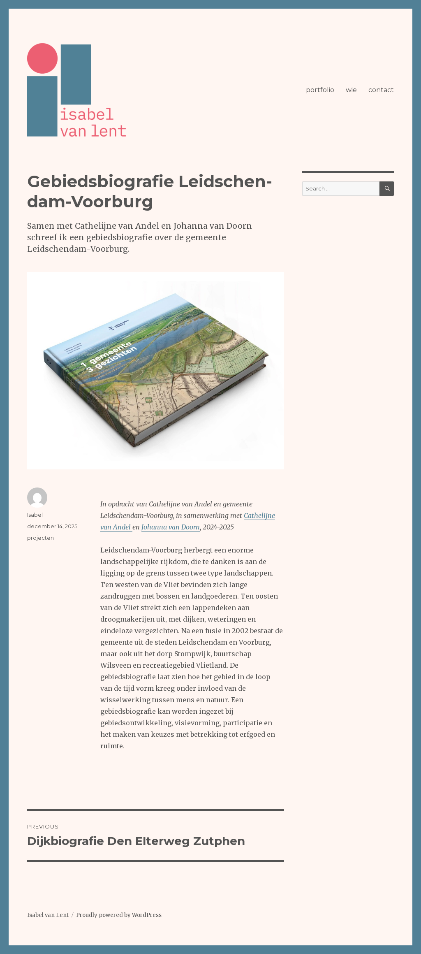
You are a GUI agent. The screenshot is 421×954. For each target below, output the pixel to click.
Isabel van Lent (48, 915)
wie (351, 90)
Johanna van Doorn (170, 527)
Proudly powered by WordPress (119, 915)
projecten (40, 537)
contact (381, 90)
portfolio (320, 90)
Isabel (35, 514)
